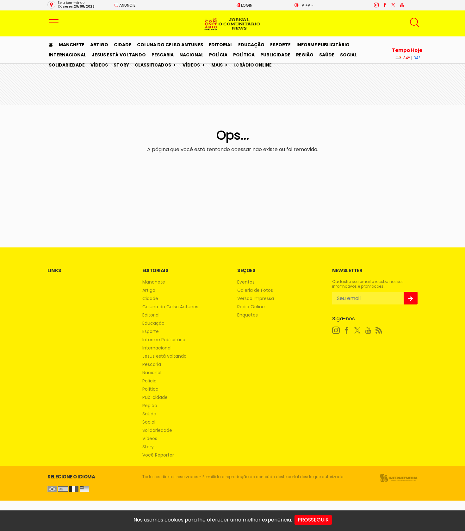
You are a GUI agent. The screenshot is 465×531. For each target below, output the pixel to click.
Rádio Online (255, 65)
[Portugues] (52, 488)
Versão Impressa (255, 298)
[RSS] (379, 330)
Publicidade (275, 55)
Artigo (99, 45)
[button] (53, 22)
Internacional (67, 55)
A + (305, 5)
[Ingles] (84, 488)
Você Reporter (158, 455)
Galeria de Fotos (255, 290)
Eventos (246, 282)
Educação (251, 45)
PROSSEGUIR (313, 519)
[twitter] (393, 5)
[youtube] (402, 5)
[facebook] (384, 5)
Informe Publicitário (323, 45)
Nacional (191, 55)
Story (121, 65)
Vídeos (99, 65)
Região (304, 55)
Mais (217, 65)
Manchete (71, 45)
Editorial (220, 45)
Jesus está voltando (119, 55)
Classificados (153, 65)
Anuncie (126, 5)
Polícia (218, 55)
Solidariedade (67, 65)
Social (348, 55)
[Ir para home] (51, 45)
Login (246, 5)
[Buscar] (415, 22)
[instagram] (376, 5)
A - (310, 5)
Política (244, 55)
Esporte (280, 45)
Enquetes (247, 315)
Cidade (122, 45)
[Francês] (73, 488)
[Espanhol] (63, 488)
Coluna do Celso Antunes (170, 45)
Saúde (326, 55)
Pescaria (163, 55)
